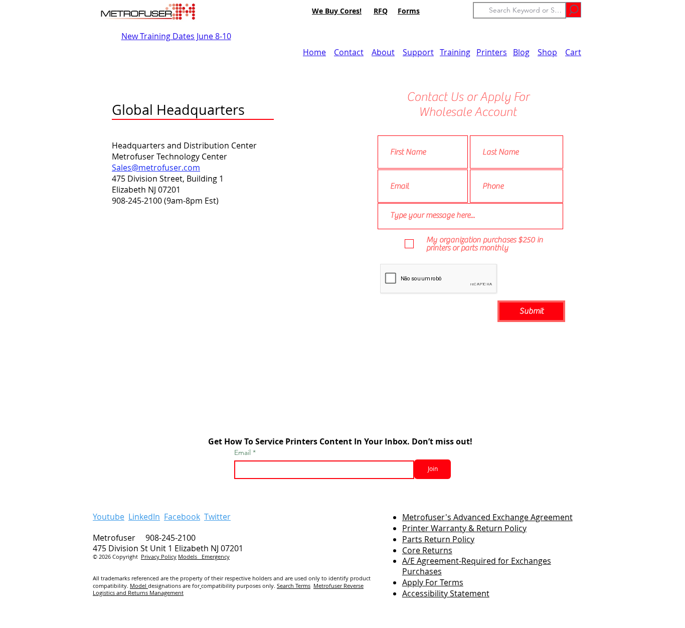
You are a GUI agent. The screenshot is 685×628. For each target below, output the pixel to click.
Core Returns (427, 550)
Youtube (108, 516)
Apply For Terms (432, 582)
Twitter (217, 516)
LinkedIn (144, 516)
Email (243, 452)
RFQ (381, 11)
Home (314, 52)
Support (418, 52)
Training (455, 52)
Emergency (216, 556)
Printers (491, 52)
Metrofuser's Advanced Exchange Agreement (487, 517)
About (383, 52)
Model (139, 585)
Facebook (182, 516)
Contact (349, 52)
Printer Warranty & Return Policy (464, 528)
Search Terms (293, 585)
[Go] (573, 10)
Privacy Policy (159, 556)
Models (190, 556)
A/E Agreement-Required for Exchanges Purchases (476, 566)
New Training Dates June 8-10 (176, 36)
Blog (521, 52)
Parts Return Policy (438, 539)
